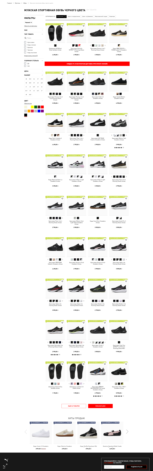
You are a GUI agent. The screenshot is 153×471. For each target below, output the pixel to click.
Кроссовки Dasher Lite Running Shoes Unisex (97, 304)
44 (41, 86)
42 (30, 86)
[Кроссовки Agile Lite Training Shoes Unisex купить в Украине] (119, 247)
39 (34, 83)
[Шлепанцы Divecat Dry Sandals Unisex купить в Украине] (55, 371)
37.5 (42, 79)
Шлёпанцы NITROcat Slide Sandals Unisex (55, 49)
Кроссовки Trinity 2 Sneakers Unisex (97, 346)
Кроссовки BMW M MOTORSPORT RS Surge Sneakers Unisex (98, 388)
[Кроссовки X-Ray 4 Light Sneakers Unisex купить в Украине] (76, 164)
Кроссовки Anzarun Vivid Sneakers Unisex (76, 263)
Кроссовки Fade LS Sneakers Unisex (98, 97)
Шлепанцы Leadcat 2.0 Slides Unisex (76, 387)
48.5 (30, 94)
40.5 (42, 83)
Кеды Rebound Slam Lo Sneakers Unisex (55, 180)
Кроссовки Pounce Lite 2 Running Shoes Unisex (97, 49)
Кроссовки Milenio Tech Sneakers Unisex (119, 139)
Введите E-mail (108, 466)
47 (41, 90)
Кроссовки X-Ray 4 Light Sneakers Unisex (76, 180)
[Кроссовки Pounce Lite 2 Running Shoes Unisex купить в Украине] (97, 33)
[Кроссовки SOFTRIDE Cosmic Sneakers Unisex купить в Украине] (97, 123)
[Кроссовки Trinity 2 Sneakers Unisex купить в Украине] (97, 330)
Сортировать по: (50, 16)
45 (30, 90)
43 (37, 86)
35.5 (30, 79)
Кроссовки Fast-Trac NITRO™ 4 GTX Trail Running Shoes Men (119, 347)
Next (105, 45)
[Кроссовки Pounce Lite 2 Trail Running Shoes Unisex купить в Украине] (55, 81)
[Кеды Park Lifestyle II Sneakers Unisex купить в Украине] (55, 123)
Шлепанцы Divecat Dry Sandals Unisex (55, 387)
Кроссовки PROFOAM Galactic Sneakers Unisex (55, 263)
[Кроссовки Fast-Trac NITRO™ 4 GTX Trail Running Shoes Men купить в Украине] (119, 330)
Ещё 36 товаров (74, 406)
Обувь (25, 3)
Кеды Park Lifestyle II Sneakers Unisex (55, 139)
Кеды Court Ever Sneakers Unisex (98, 221)
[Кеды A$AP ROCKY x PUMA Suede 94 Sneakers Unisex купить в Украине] (119, 33)
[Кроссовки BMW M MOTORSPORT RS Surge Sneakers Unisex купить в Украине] (97, 371)
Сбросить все (28, 103)
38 (26, 83)
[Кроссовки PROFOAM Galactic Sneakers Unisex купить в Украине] (55, 247)
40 (37, 83)
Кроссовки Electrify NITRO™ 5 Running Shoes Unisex (76, 50)
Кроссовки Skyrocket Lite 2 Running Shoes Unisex (55, 346)
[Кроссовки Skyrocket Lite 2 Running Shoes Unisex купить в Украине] (55, 330)
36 (34, 79)
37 (37, 79)
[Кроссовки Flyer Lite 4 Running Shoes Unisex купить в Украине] (76, 123)
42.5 (34, 86)
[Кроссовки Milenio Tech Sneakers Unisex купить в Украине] (119, 123)
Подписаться (136, 467)
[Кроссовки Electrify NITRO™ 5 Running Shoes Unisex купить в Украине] (76, 33)
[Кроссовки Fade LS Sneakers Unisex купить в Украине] (97, 81)
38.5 (30, 83)
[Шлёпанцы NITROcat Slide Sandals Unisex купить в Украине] (55, 33)
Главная (9, 3)
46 (34, 90)
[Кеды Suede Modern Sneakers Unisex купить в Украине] (119, 81)
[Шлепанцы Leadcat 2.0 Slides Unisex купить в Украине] (76, 371)
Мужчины (17, 3)
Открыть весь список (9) (31, 55)
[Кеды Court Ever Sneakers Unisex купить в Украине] (97, 205)
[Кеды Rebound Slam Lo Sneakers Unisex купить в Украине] (55, 164)
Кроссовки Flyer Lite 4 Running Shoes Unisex (76, 139)
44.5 (26, 90)
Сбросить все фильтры (30, 26)
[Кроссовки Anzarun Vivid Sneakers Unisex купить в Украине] (76, 247)
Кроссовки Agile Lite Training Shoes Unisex (119, 263)
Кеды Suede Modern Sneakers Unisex (119, 97)
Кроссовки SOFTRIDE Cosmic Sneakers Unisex (98, 139)
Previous (90, 45)
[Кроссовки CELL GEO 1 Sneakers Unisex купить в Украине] (119, 371)
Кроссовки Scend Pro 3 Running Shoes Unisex (119, 221)
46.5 (38, 90)
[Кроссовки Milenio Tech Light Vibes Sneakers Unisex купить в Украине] (76, 205)
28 (26, 79)
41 (26, 86)
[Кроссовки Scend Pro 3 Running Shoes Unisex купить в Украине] (119, 205)
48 (26, 94)
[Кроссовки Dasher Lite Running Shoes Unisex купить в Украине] (97, 288)
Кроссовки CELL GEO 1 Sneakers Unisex (119, 387)
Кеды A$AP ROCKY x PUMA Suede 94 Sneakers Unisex (119, 50)
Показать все (100, 406)
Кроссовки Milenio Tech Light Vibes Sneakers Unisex (76, 222)
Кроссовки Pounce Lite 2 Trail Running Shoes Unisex (55, 98)
